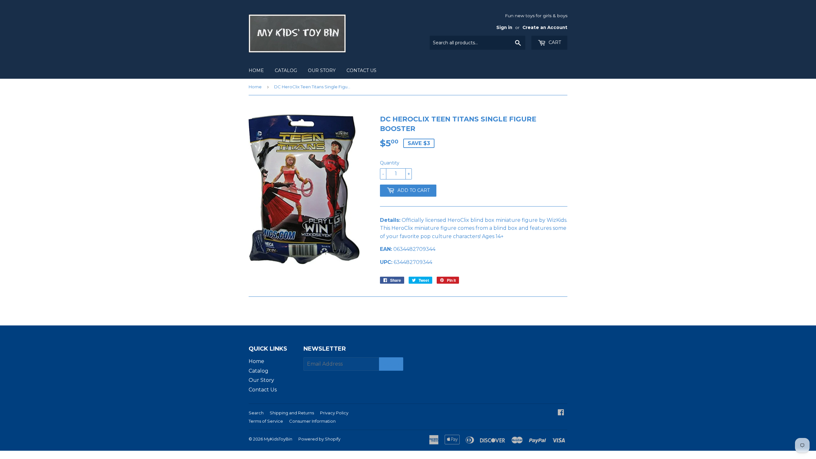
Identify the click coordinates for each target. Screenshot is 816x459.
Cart (554, 42)
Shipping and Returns (292, 412)
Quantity (389, 163)
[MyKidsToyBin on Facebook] (560, 413)
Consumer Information (312, 421)
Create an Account (544, 27)
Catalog (286, 70)
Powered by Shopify (319, 438)
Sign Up (391, 364)
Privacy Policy (334, 412)
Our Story (322, 70)
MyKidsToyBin (278, 438)
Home (256, 70)
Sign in (504, 27)
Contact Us (361, 70)
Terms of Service (266, 421)
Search (256, 412)
